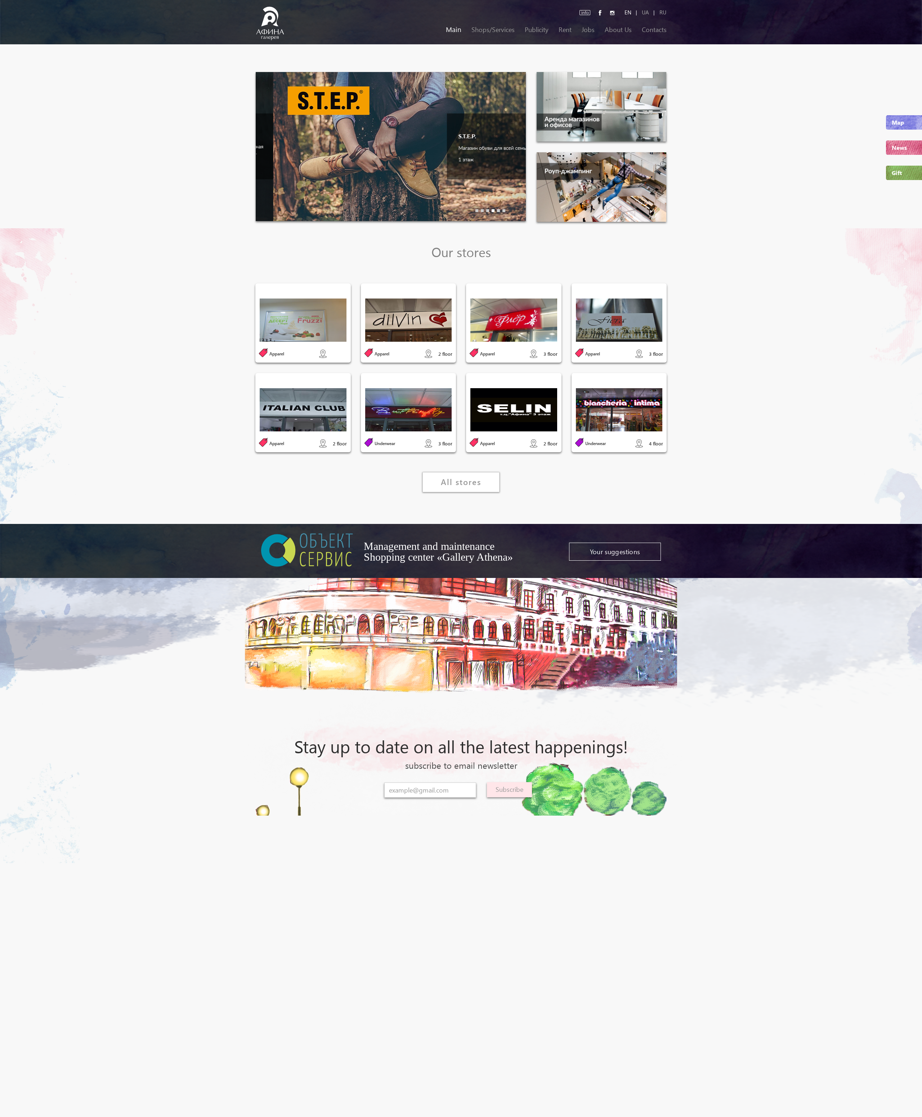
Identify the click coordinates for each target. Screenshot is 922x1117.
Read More (303, 322)
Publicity (537, 29)
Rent (565, 29)
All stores (461, 481)
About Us (618, 29)
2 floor (445, 354)
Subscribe (509, 789)
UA (645, 12)
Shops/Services (493, 29)
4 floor (656, 443)
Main (453, 29)
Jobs (588, 29)
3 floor (550, 354)
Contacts (654, 29)
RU (662, 12)
